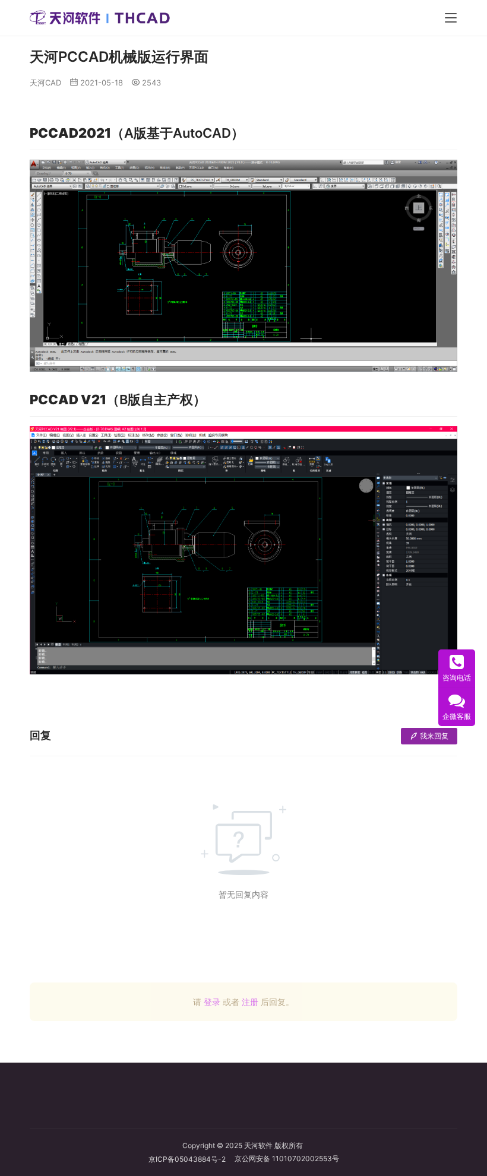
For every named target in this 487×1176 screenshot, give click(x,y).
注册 (250, 1002)
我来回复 (434, 735)
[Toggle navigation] (450, 17)
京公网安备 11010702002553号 (287, 1158)
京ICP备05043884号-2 (191, 1159)
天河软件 (258, 1145)
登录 (212, 1002)
